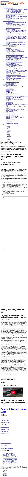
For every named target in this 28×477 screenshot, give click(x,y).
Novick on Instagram (5, 427)
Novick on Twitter (4, 424)
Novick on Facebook (5, 420)
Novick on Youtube (5, 433)
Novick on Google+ (5, 422)
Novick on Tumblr (4, 431)
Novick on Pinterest (5, 429)
